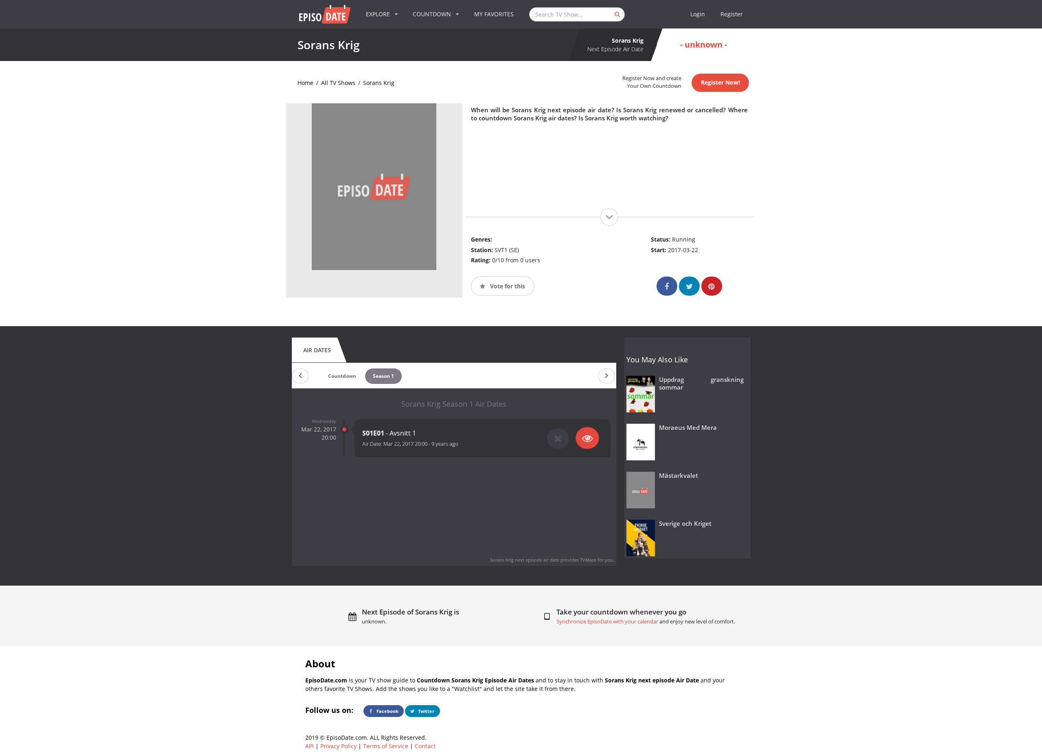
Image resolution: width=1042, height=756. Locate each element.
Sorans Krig (378, 83)
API (309, 746)
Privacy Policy (338, 746)
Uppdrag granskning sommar (701, 383)
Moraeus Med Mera (688, 427)
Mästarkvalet (678, 475)
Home (305, 83)
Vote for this (506, 286)
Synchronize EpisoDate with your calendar (607, 621)
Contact (425, 746)
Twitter (425, 711)
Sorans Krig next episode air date (524, 560)
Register (731, 14)
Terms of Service (385, 746)
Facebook (386, 711)
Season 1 (383, 376)
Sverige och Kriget (685, 523)
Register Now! (720, 82)
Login (697, 14)
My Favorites (494, 14)
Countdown (342, 376)
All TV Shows (338, 83)
